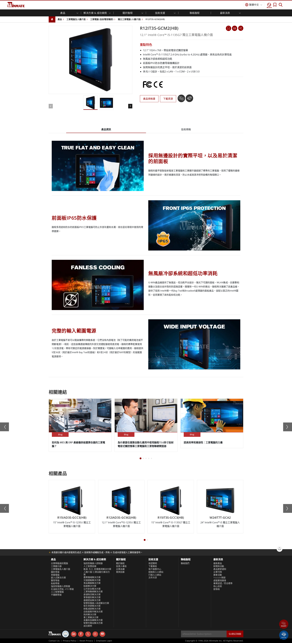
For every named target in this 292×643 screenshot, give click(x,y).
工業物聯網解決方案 (93, 591)
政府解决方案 (89, 614)
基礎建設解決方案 (92, 600)
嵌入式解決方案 (58, 577)
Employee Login (104, 641)
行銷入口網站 (154, 574)
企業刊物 (217, 572)
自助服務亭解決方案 (93, 611)
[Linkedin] (74, 634)
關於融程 (120, 563)
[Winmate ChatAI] (283, 634)
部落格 (216, 589)
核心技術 (217, 586)
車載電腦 (55, 574)
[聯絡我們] (234, 28)
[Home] (52, 19)
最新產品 (217, 563)
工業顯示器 (56, 566)
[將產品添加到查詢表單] (182, 99)
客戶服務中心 (154, 569)
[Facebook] (81, 634)
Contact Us (54, 641)
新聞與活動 (218, 566)
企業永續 (120, 569)
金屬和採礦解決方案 (93, 620)
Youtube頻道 (219, 577)
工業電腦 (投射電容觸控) (101, 19)
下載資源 (168, 98)
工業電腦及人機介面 (76, 19)
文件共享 (152, 577)
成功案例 (87, 625)
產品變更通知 (219, 569)
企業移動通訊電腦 (59, 563)
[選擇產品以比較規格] (189, 99)
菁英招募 (120, 572)
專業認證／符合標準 (223, 583)
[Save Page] (228, 28)
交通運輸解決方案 (92, 580)
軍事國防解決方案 (92, 597)
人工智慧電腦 (57, 591)
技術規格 (186, 129)
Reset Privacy (86, 641)
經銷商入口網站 (155, 572)
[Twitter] (88, 634)
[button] (283, 624)
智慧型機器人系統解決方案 (96, 603)
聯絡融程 (195, 13)
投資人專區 (121, 566)
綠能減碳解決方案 (92, 608)
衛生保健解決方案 (92, 605)
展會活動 (217, 574)
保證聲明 (152, 563)
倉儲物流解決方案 (92, 594)
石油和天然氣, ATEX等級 (62, 589)
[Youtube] (102, 634)
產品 (60, 19)
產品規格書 (149, 98)
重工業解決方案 (90, 617)
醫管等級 (55, 580)
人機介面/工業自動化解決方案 (96, 573)
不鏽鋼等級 (56, 594)
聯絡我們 (185, 563)
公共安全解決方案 (92, 588)
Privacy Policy (69, 641)
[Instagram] (95, 634)
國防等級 (55, 572)
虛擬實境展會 (219, 580)
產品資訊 (106, 129)
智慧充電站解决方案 (93, 623)
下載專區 (152, 566)
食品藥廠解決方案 (92, 583)
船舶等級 (55, 583)
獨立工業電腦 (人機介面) (129, 19)
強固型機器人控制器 (60, 586)
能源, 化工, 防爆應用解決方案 (97, 569)
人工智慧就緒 (89, 566)
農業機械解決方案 (92, 577)
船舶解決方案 (89, 586)
